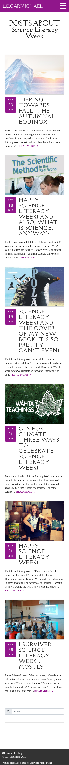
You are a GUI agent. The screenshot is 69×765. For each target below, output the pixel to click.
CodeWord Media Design (41, 763)
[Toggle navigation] (63, 6)
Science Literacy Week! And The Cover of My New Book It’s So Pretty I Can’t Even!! (40, 331)
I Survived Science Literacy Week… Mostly (35, 655)
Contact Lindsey (13, 753)
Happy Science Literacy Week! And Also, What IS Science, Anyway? (38, 217)
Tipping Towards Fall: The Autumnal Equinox (37, 110)
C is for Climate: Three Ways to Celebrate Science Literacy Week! (39, 448)
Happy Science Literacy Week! (34, 554)
